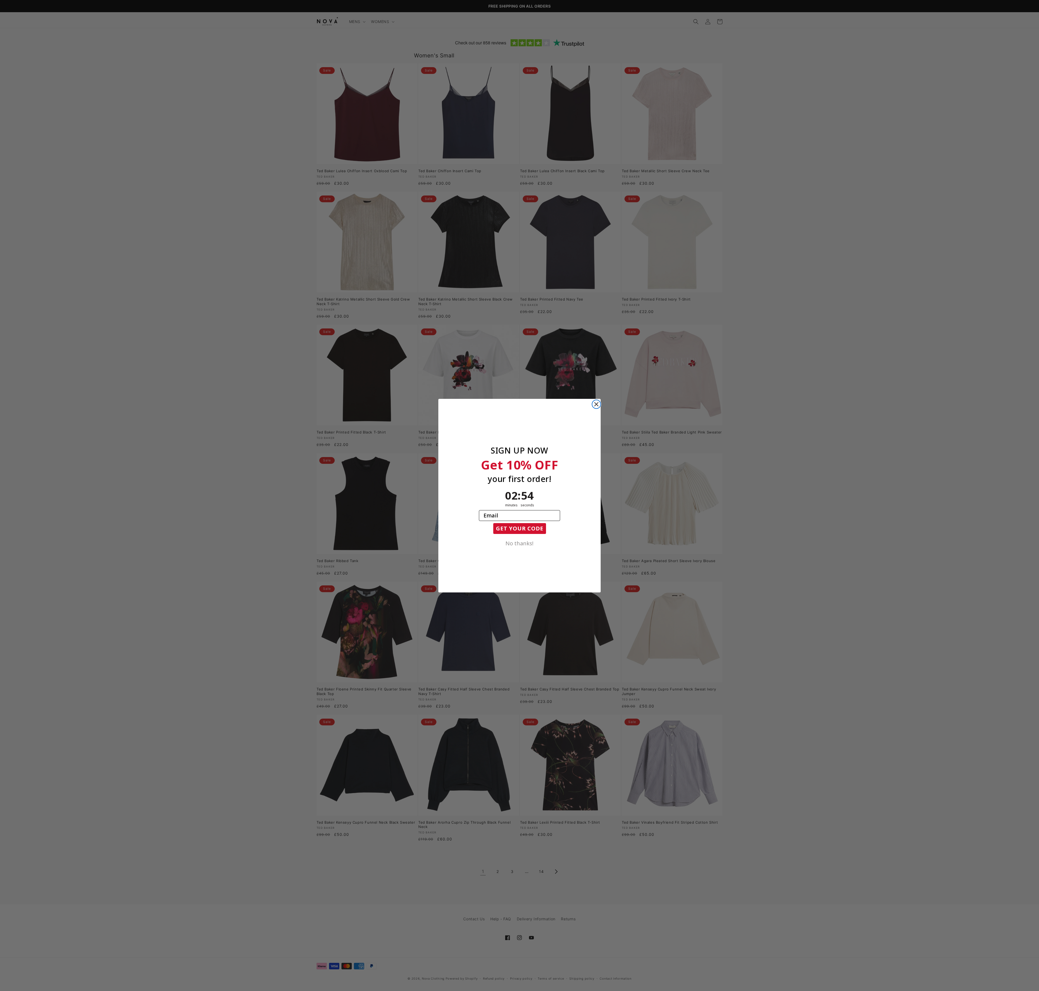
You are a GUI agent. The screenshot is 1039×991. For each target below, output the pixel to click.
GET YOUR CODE (519, 528)
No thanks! (519, 543)
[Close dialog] (596, 404)
